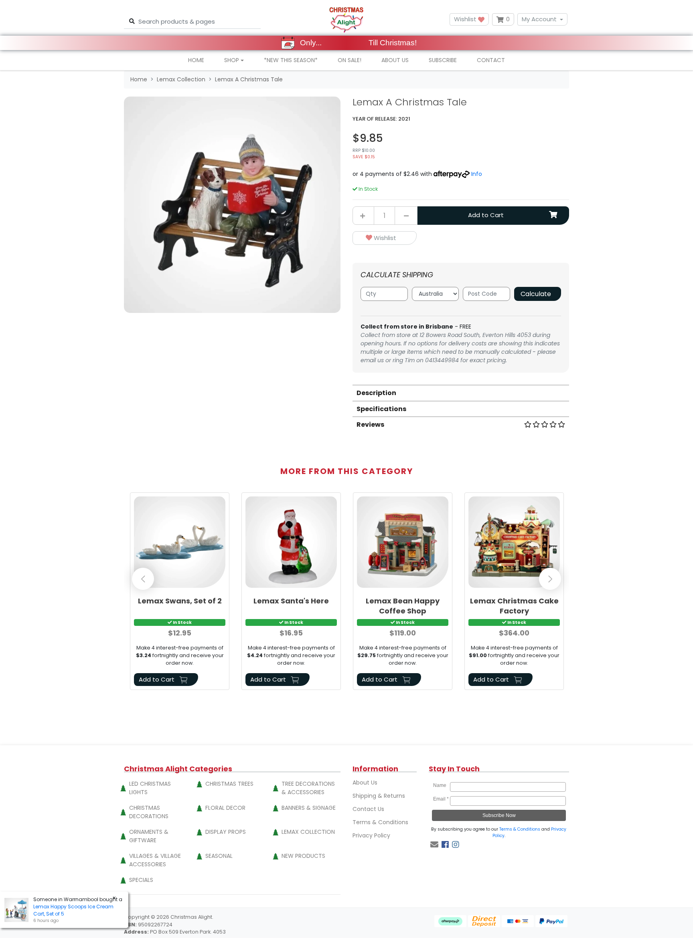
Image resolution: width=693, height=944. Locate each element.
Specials (141, 880)
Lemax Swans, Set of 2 (180, 601)
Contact (491, 60)
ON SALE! (349, 60)
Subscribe (443, 60)
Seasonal (219, 856)
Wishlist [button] (466, 19)
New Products (303, 856)
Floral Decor (225, 808)
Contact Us (368, 809)
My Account (539, 19)
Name (441, 785)
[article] (179, 592)
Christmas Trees (229, 784)
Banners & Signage (309, 808)
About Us (395, 60)
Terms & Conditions (380, 822)
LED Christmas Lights (150, 788)
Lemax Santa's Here (291, 601)
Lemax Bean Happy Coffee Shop (403, 606)
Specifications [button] (381, 409)
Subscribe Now (499, 815)
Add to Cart (486, 215)
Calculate (536, 294)
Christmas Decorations (148, 812)
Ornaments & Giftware (148, 836)
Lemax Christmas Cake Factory (514, 606)
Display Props (225, 832)
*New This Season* (291, 60)
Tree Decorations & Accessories (308, 788)
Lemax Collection (308, 832)
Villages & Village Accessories (155, 860)
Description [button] (376, 392)
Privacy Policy (371, 835)
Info (476, 174)
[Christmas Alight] (346, 19)
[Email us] (434, 845)
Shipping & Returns (379, 796)
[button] (385, 238)
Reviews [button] (370, 424)
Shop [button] (231, 60)
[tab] (461, 392)
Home (196, 60)
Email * (441, 799)
